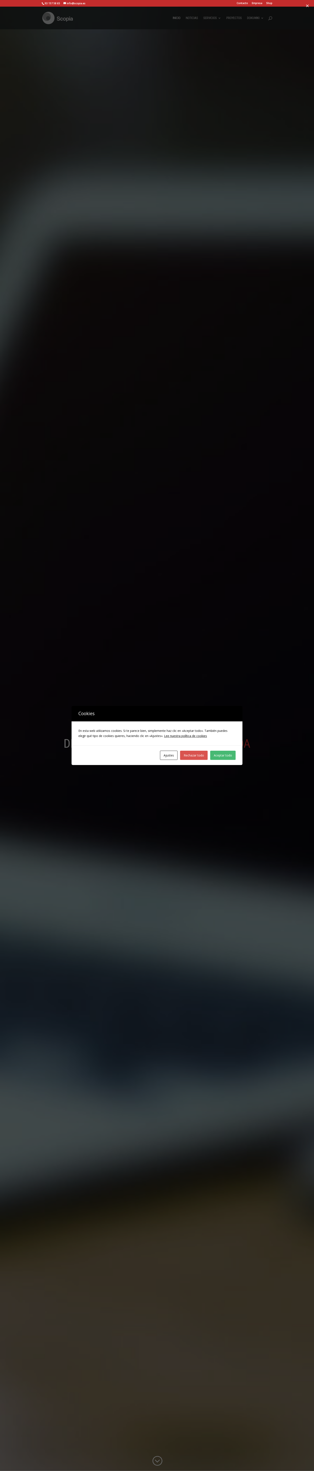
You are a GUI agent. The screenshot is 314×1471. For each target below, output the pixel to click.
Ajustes (169, 755)
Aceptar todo (223, 755)
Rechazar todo (194, 755)
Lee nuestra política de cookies (185, 736)
